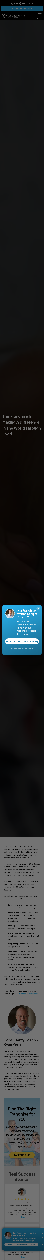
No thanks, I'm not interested (22, 649)
